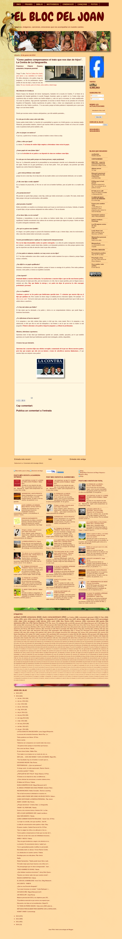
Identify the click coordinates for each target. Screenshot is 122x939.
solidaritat (62, 623)
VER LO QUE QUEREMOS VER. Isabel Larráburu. (32, 813)
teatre (82, 678)
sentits (25, 669)
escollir (85, 652)
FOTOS (94, 4)
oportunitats (69, 636)
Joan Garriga (97, 643)
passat (47, 667)
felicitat (43, 621)
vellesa (104, 658)
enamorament (93, 632)
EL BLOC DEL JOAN (59, 17)
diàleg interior (104, 634)
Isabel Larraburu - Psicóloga (97, 220)
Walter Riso (104, 623)
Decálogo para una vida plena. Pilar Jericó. (30, 855)
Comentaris (95, 99)
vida (82, 627)
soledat (91, 650)
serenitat (55, 649)
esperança (31, 650)
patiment (41, 632)
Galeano (71, 649)
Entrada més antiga (78, 459)
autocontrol (57, 670)
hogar (33, 674)
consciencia (91, 621)
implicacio (50, 645)
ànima (21, 680)
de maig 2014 (22, 718)
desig (24, 645)
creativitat (57, 627)
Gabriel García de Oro (85, 639)
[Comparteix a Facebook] (23, 400)
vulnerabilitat (63, 649)
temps (46, 630)
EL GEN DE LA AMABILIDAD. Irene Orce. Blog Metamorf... (34, 880)
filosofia (44, 645)
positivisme (24, 678)
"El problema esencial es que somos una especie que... (34, 900)
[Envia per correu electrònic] (17, 400)
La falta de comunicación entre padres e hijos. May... (33, 824)
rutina (78, 658)
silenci (68, 678)
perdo (70, 643)
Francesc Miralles (45, 627)
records (64, 650)
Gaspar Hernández (99, 630)
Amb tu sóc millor (96, 240)
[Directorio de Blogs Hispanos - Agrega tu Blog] (93, 474)
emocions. (54, 672)
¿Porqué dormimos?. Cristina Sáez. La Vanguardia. (32, 804)
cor (43, 665)
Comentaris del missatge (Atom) (33, 463)
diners (68, 652)
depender (62, 652)
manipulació (24, 667)
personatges (103, 619)
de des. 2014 (22, 698)
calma (96, 663)
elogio (79, 652)
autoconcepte (73, 660)
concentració (88, 660)
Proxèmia (17, 670)
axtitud (73, 670)
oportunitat (41, 667)
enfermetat (74, 632)
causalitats (52, 656)
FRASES (28, 4)
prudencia (84, 667)
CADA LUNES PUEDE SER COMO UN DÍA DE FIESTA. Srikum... (36, 796)
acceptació (31, 621)
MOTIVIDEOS (53, 4)
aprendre (29, 643)
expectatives (65, 661)
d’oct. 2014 (21, 704)
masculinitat (63, 639)
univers (106, 678)
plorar (69, 667)
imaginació (103, 647)
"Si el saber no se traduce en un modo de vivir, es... (32, 754)
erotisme (61, 672)
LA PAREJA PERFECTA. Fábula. (31, 541)
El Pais (73, 663)
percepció (93, 634)
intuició (41, 638)
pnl (73, 667)
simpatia (73, 678)
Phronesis (87, 630)
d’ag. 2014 (21, 709)
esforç (33, 638)
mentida (44, 650)
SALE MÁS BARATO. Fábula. (26, 816)
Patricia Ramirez (104, 669)
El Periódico (94, 636)
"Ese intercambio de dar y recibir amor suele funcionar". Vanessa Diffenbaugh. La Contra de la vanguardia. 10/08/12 (64, 554)
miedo (97, 674)
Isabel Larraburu (41, 634)
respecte (32, 641)
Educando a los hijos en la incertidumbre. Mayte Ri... (33, 903)
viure (23, 643)
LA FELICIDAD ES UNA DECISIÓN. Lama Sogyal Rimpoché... (35, 731)
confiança (96, 628)
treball (89, 643)
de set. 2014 (21, 707)
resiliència (71, 650)
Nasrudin (92, 669)
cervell (70, 623)
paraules (49, 658)
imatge (99, 661)
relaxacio (53, 663)
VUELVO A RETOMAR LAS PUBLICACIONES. (62, 592)
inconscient (103, 652)
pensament (50, 625)
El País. (68, 669)
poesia (58, 650)
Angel (93, 227)
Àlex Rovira (65, 621)
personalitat (63, 667)
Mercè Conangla (61, 628)
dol (57, 656)
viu (88, 654)
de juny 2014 (22, 715)
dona (60, 665)
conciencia (57, 641)
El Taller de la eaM (97, 191)
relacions (35, 619)
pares (91, 638)
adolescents (34, 636)
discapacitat (25, 661)
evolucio (52, 661)
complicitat (91, 670)
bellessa (91, 663)
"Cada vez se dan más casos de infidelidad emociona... (33, 835)
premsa (61, 619)
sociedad (61, 654)
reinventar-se (49, 628)
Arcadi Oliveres (18, 660)
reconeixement (45, 663)
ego (104, 628)
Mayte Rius (78, 649)
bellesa (85, 663)
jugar (67, 674)
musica (30, 649)
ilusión (94, 661)
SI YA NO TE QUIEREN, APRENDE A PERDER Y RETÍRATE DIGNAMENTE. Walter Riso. (64, 568)
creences (78, 621)
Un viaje (94, 170)
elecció (69, 665)
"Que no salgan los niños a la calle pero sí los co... (32, 830)
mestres (31, 667)
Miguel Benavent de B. (91, 623)
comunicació (28, 625)
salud (63, 678)
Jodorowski (17, 639)
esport (38, 650)
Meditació (86, 645)
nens (70, 639)
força (84, 656)
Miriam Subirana (36, 628)
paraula (81, 676)
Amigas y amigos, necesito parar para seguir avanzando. (31, 530)
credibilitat (16, 672)
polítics (38, 663)
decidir (15, 650)
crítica (17, 647)
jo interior (16, 649)
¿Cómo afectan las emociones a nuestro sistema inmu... (34, 779)
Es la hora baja (96, 200)
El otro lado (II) (96, 267)
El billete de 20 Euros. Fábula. (26, 782)
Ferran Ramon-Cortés (93, 625)
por (104, 625)
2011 (17, 921)
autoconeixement (98, 639)
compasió (22, 665)
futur (93, 656)
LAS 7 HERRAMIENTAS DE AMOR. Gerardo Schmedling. (97, 582)
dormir (64, 665)
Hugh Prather (40, 625)
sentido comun (18, 669)
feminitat (38, 645)
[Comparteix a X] (21, 400)
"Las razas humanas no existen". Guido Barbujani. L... (33, 889)
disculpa (48, 672)
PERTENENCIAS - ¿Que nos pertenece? (29, 765)
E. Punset (77, 630)
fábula (97, 647)
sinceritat (50, 647)
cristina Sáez (105, 660)
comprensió (30, 665)
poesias (102, 676)
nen (83, 641)
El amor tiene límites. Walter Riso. (27, 751)
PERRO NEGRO (96, 155)
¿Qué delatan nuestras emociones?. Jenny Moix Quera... (34, 872)
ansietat (33, 656)
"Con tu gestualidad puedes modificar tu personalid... (33, 847)
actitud (17, 617)
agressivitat (86, 649)
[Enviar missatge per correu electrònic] (31, 398)
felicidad (73, 661)
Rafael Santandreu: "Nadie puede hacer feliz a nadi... (33, 861)
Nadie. (19, 858)
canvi (53, 621)
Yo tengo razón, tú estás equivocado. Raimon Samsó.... (34, 768)
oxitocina (75, 676)
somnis (103, 632)
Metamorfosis (96, 243)
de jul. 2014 (21, 712)
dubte (32, 661)
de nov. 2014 (22, 701)
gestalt (91, 652)
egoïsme (65, 641)
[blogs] (81, 476)
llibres (35, 627)
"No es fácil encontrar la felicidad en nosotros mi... (32, 793)
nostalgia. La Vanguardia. (46, 676)
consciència (26, 627)
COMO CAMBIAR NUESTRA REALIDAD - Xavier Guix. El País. (36, 819)
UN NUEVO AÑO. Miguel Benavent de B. (29, 892)
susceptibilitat (32, 669)
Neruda (41, 660)
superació (17, 627)
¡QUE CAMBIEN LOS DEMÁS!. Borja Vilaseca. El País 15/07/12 (31, 505)
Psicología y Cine (97, 258)
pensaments (90, 641)
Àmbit (59, 625)
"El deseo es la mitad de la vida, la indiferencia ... (32, 776)
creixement (105, 643)
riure (83, 643)
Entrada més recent (22, 459)
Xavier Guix (66, 627)
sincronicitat (93, 658)
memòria (87, 674)
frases (92, 619)
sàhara (98, 650)
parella (102, 621)
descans (48, 665)
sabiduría (58, 678)
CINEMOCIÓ (68, 4)
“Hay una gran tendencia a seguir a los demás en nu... (33, 841)
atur (57, 638)
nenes (22, 676)
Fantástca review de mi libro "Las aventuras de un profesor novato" (99, 186)
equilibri (75, 665)
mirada (78, 641)
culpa (106, 639)
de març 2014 (22, 723)
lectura (72, 674)
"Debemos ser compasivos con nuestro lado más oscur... (34, 743)
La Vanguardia (48, 619)
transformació (91, 627)
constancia (96, 660)
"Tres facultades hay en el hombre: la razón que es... (33, 759)
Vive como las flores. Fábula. (26, 748)
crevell (27, 672)
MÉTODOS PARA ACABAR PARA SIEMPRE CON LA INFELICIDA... (37, 909)
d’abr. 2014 (21, 721)
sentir (44, 647)
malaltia (16, 630)
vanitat (16, 680)
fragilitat (105, 672)
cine (70, 619)
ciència (49, 632)
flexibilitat (79, 661)
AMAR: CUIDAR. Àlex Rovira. (26, 802)
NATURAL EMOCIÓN (98, 250)
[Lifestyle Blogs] (60, 472)
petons (91, 676)
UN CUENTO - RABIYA (24, 883)
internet (39, 647)
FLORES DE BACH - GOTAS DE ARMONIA (98, 198)
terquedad (48, 669)
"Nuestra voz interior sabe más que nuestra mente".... (33, 875)
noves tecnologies (39, 654)
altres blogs (81, 619)
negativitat (18, 663)
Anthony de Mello (101, 638)
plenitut (97, 676)
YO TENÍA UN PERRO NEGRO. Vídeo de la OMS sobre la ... (35, 906)
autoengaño (55, 630)
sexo (55, 654)
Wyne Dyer (79, 663)
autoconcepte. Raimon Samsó (46, 670)
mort (32, 658)
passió (36, 649)
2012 (17, 919)
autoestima (18, 623)
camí (101, 663)
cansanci (106, 663)
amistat (19, 625)
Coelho (25, 636)
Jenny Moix (101, 627)
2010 (17, 924)
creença (22, 672)
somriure (68, 654)
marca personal (79, 674)
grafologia (27, 674)
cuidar (37, 672)
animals (57, 660)
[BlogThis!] (19, 400)
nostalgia (36, 676)
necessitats (16, 676)
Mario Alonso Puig (75, 628)
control (106, 645)
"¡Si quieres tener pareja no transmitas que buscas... (33, 745)
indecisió (106, 661)
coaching (87, 628)
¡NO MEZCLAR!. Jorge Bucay (26, 895)
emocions (31, 617)
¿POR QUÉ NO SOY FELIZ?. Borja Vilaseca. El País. (33, 774)
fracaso (99, 672)
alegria (35, 670)
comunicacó (37, 665)
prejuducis (49, 654)
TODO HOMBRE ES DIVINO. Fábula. (28, 869)
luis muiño (58, 645)
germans (21, 674)
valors (17, 643)
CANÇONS (82, 4)
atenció (39, 656)
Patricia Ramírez (39, 623)
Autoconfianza (61, 669)
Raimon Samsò (26, 639)
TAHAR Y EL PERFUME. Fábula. (27, 807)
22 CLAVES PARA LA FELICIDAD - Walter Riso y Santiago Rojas (64, 540)
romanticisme (105, 667)
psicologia (65, 645)
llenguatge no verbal (19, 654)
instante (56, 674)
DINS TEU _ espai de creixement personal (98, 163)
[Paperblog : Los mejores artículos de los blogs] (51, 472)
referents (36, 678)
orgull (36, 658)
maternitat (29, 654)
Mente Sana (34, 660)
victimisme (82, 654)
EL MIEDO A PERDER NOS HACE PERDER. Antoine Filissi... (35, 788)
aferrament (37, 630)
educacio (45, 661)
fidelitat (79, 656)
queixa (72, 645)
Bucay (25, 628)
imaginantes (66, 630)
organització (31, 663)
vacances (75, 654)
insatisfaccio (103, 665)
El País (101, 617)
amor (25, 619)
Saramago (24, 670)
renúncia (52, 678)
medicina (26, 658)
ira (56, 639)
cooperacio (103, 649)
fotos (88, 656)
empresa (62, 656)
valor (99, 658)
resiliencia (77, 643)
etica (93, 665)
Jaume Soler (26, 630)
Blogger (71, 929)
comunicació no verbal (66, 634)
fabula (29, 647)
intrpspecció (16, 667)
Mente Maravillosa (19, 634)
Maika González (24, 656)
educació (78, 623)
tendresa (106, 641)
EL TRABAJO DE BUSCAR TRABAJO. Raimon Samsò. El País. (32, 567)
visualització (17, 652)
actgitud (30, 670)
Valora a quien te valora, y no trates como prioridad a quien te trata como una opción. (97, 535)
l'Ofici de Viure (17, 658)
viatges (54, 669)
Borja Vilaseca (68, 625)
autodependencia (66, 670)
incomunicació (62, 643)
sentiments (48, 649)
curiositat (18, 661)
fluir (34, 647)
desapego (18, 645)
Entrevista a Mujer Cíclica (99, 165)
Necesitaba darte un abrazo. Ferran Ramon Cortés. (32, 849)
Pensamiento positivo (99, 253)
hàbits (97, 665)
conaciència (98, 670)
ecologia (32, 632)
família (89, 672)
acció (72, 647)
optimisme (49, 638)
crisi (27, 623)
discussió (84, 638)
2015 (17, 693)
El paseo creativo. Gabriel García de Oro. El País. (32, 827)
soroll (78, 678)
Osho (97, 669)
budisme (79, 670)
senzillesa (84, 650)
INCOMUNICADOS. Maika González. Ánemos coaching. (34, 790)
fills (77, 634)
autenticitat (93, 645)
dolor (74, 652)
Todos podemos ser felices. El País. (28, 737)
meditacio (23, 649)
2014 (17, 696)
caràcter (85, 670)
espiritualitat (81, 665)
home (37, 674)
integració (62, 674)
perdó (57, 667)
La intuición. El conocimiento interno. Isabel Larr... (32, 844)
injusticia (43, 674)
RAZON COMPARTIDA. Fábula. (26, 878)
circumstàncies (48, 641)
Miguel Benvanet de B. (51, 652)
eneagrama (23, 650)
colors (17, 665)
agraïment (17, 628)
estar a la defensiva (76, 672)
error (73, 656)
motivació (17, 632)
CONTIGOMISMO (97, 159)
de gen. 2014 (22, 729)
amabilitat (78, 647)
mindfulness (103, 674)
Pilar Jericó (52, 623)
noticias (55, 676)
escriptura (67, 672)
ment (93, 674)
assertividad (64, 660)
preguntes (63, 658)
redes (25, 641)
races (30, 678)
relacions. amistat (44, 678)
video (20, 621)
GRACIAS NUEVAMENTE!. (30, 518)
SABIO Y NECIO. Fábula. (24, 838)
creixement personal (86, 617)
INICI (19, 4)
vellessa (104, 650)
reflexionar (78, 645)
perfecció (56, 658)
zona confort (57, 647)
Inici (50, 459)
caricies (45, 656)
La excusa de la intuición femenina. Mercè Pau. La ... (33, 734)
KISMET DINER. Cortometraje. (26, 911)
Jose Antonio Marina (37, 652)
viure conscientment (51, 617)
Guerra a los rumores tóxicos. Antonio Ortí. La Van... (33, 810)
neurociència (29, 676)
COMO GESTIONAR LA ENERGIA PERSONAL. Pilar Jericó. (35, 799)
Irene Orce (79, 625)
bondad (81, 660)
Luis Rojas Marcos (83, 669)
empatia (26, 638)
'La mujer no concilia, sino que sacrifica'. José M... (32, 821)
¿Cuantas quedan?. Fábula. (25, 771)
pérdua (90, 667)
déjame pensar (96, 168)
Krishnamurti (74, 669)
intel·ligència (99, 656)
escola (92, 647)
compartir (85, 647)
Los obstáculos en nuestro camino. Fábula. (30, 852)
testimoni (88, 678)
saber (77, 650)
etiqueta (84, 672)
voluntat (68, 663)
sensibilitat (84, 658)
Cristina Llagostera (82, 636)
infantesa (50, 639)
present (75, 627)
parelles (86, 676)
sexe (75, 639)
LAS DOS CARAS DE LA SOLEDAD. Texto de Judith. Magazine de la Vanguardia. (95, 510)
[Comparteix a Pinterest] (24, 400)
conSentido (95, 154)
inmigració (49, 674)
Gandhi (100, 654)
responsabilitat (96, 667)
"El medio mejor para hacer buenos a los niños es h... (33, 864)
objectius (84, 634)
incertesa (18, 641)
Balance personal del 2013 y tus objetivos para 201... (33, 897)
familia (43, 639)
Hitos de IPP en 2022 (97, 254)
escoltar (53, 643)
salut (24, 632)
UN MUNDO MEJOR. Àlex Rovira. (27, 762)
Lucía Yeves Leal (97, 230)
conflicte (100, 645)
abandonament (49, 660)
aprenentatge (38, 643)
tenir (43, 669)
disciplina (54, 665)
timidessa (94, 678)
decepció (42, 672)
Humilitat (26, 660)
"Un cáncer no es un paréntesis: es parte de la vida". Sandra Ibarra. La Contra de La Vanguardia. (32, 554)
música (83, 632)
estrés (43, 636)
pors (18, 636)
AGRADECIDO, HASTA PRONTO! (32, 493)
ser (59, 663)
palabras (42, 658)
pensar (52, 667)
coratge (105, 670)
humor (96, 652)
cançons (46, 643)
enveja (68, 656)
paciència (51, 650)
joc (105, 656)
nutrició (60, 676)
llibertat (71, 641)
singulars (98, 641)
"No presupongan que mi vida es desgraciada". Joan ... (33, 866)
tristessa (39, 641)
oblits (24, 663)
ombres (69, 676)
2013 (17, 916)
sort (63, 663)
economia (38, 661)
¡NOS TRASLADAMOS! (98, 216)
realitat (41, 649)
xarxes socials (26, 652)
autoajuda (64, 638)
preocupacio (71, 658)
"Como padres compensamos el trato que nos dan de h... (34, 833)
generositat (87, 661)
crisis (32, 672)
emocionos (31, 645)
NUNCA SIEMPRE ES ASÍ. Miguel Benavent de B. (32, 785)
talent (38, 669)
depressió (23, 647)
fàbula (15, 674)
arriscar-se (36, 639)
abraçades (17, 638)
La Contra (70, 617)
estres (87, 665)
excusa (58, 661)
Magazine (51, 636)
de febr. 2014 (22, 726)
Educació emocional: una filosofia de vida (98, 174)
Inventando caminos (98, 215)
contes (16, 619)
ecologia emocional (61, 632)
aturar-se (60, 636)
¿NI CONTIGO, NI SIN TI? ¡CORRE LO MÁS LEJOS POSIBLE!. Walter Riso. (32, 482)
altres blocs (74, 638)
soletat (30, 634)
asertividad (52, 634)
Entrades (95, 95)
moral (35, 667)
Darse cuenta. (21, 740)
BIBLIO (39, 4)
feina (94, 672)
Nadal (103, 636)
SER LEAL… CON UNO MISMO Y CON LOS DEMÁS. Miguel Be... (37, 757)
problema (78, 667)
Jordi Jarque (66, 647)
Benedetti (93, 654)
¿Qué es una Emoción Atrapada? (27, 886)
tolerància (100, 678)
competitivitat (95, 649)
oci (65, 676)
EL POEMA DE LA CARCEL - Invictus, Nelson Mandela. (30, 578)
